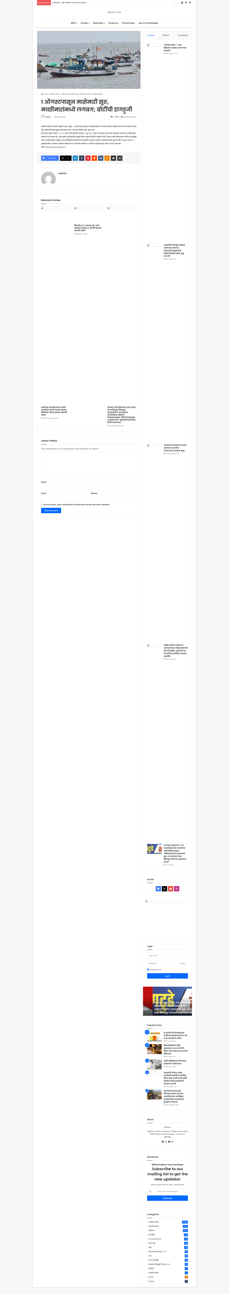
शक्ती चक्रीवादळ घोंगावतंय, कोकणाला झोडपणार (175, 1062)
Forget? (183, 963)
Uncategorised (155, 1239)
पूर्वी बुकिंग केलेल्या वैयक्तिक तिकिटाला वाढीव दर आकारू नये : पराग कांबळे (75, 3)
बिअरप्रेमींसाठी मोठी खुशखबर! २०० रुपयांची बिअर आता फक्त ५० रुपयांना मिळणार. (176, 1049)
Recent (166, 35)
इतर (150, 1256)
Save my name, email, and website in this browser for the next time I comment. (76, 504)
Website (94, 493)
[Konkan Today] (114, 12)
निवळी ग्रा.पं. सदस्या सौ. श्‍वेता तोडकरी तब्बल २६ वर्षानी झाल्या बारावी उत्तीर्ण (87, 228)
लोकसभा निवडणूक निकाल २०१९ (160, 1264)
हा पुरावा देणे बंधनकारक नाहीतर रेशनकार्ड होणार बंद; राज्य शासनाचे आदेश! (176, 1035)
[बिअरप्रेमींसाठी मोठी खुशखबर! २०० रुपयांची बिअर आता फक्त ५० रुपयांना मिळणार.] (154, 1049)
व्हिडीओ (151, 1268)
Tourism (84, 23)
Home (45, 94)
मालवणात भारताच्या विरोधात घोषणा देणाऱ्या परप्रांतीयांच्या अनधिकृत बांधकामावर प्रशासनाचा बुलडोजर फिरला (174, 1096)
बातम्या (73, 23)
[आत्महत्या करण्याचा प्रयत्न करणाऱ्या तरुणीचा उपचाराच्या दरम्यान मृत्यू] (154, 543)
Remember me (155, 970)
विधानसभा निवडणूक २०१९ (158, 1252)
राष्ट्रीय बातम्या (153, 1226)
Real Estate (98, 23)
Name (44, 482)
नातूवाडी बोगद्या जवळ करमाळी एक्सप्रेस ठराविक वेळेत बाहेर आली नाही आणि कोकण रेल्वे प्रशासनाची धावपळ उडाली (175, 1078)
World (151, 1277)
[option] (167, 1001)
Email (44, 493)
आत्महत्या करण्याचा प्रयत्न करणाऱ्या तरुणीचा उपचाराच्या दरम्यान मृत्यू (175, 448)
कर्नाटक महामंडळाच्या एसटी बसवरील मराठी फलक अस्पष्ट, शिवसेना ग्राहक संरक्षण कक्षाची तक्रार (54, 411)
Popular (151, 35)
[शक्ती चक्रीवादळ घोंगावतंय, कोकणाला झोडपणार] (154, 1065)
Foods (151, 1281)
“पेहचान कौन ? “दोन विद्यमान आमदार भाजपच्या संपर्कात (175, 48)
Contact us (113, 23)
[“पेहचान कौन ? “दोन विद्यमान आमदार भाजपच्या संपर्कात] (154, 143)
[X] (166, 1141)
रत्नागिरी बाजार (153, 1273)
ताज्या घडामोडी (154, 1260)
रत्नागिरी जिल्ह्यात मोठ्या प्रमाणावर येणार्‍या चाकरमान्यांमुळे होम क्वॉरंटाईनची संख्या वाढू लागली (174, 251)
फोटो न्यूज (152, 1243)
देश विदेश (152, 1235)
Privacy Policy (128, 23)
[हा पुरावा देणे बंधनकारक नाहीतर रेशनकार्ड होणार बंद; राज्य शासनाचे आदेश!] (154, 1036)
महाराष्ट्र (151, 1230)
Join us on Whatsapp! (148, 23)
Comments (183, 35)
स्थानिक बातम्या (54, 94)
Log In (167, 976)
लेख (150, 1247)
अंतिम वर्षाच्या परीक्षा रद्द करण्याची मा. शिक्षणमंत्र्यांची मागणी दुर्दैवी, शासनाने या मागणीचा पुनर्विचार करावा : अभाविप (176, 651)
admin (48, 117)
